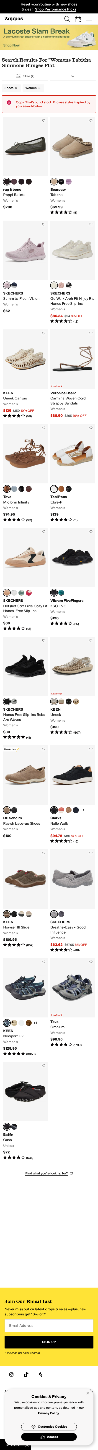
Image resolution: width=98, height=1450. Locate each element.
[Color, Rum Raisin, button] (28, 489)
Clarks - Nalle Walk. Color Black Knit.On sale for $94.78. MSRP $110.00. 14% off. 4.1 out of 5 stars (72, 794)
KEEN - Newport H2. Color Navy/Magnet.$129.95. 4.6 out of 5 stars (25, 1007)
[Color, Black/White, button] (68, 285)
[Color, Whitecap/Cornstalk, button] (61, 701)
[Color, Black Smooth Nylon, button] (14, 914)
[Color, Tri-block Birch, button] (21, 1023)
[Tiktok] (26, 1374)
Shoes (9, 88)
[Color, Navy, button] (14, 285)
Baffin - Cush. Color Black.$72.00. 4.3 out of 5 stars (25, 1111)
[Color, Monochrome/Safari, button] (14, 1023)
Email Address (21, 1325)
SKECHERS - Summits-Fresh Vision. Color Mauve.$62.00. (25, 272)
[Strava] (41, 1374)
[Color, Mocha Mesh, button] (28, 181)
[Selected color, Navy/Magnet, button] (6, 1023)
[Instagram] (11, 1374)
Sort (73, 76)
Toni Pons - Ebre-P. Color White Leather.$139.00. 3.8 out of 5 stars (72, 473)
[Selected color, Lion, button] (6, 489)
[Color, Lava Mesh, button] (14, 181)
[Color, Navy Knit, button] (76, 810)
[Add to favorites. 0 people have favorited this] (44, 120)
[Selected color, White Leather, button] (54, 489)
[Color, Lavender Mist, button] (68, 181)
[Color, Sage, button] (21, 592)
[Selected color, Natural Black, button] (6, 592)
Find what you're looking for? (46, 1173)
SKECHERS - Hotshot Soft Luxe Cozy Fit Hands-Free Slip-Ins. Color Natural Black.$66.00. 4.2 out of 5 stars (25, 579)
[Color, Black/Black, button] (68, 701)
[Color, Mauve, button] (61, 285)
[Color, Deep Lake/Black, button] (61, 592)
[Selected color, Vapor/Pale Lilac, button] (54, 701)
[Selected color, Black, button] (54, 592)
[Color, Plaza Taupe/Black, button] (21, 914)
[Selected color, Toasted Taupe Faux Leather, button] (6, 810)
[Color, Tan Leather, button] (61, 489)
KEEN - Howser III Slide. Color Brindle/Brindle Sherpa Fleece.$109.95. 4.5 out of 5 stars (25, 901)
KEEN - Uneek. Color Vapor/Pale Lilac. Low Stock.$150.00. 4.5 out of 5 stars (72, 688)
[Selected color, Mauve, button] (6, 285)
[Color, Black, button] (61, 181)
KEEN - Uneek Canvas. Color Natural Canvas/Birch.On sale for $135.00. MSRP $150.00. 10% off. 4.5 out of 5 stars (25, 374)
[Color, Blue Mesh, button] (21, 181)
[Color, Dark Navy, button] (14, 701)
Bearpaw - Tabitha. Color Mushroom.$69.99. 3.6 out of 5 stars (72, 166)
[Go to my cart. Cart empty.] (78, 18)
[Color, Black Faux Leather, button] (14, 810)
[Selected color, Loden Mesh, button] (6, 181)
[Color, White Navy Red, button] (14, 592)
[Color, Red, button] (28, 592)
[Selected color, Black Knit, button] (54, 810)
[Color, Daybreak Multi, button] (14, 489)
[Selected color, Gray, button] (54, 914)
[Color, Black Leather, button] (68, 489)
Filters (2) (28, 76)
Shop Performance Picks (55, 9)
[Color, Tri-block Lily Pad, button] (28, 1023)
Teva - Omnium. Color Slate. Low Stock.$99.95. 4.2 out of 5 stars (72, 1007)
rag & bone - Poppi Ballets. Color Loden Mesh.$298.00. (25, 166)
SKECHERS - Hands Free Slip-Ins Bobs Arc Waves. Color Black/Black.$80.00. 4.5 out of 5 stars (25, 688)
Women (30, 88)
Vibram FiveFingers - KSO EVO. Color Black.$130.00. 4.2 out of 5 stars (72, 579)
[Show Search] (67, 18)
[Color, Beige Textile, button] (68, 810)
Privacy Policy (48, 1413)
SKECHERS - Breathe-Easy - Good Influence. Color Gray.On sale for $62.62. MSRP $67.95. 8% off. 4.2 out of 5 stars (72, 901)
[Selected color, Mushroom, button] (54, 181)
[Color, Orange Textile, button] (61, 810)
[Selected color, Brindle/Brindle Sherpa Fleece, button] (6, 914)
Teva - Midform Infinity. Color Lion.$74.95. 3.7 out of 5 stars (25, 473)
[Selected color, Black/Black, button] (6, 701)
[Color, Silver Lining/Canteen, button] (28, 914)
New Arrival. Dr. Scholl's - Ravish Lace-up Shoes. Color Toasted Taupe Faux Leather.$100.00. (25, 794)
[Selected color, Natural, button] (54, 285)
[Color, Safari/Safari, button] (76, 701)
